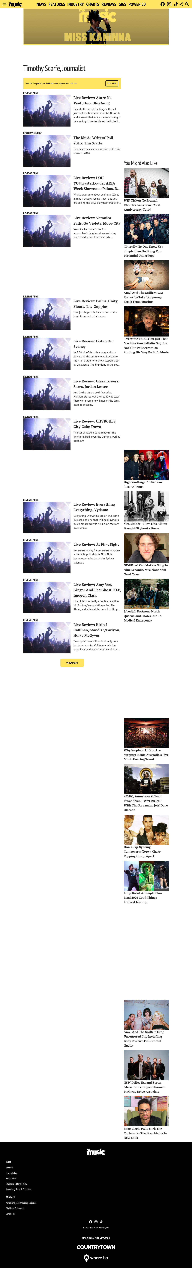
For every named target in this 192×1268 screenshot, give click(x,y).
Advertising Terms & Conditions (18, 1189)
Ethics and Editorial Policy (16, 1184)
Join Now (112, 83)
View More (72, 663)
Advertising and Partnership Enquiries (21, 1203)
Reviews (109, 4)
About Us (9, 1167)
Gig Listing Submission (15, 1208)
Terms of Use (11, 1178)
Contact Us (10, 1213)
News (41, 4)
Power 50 (137, 4)
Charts (92, 4)
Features (57, 4)
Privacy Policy (11, 1173)
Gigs (122, 4)
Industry (75, 4)
